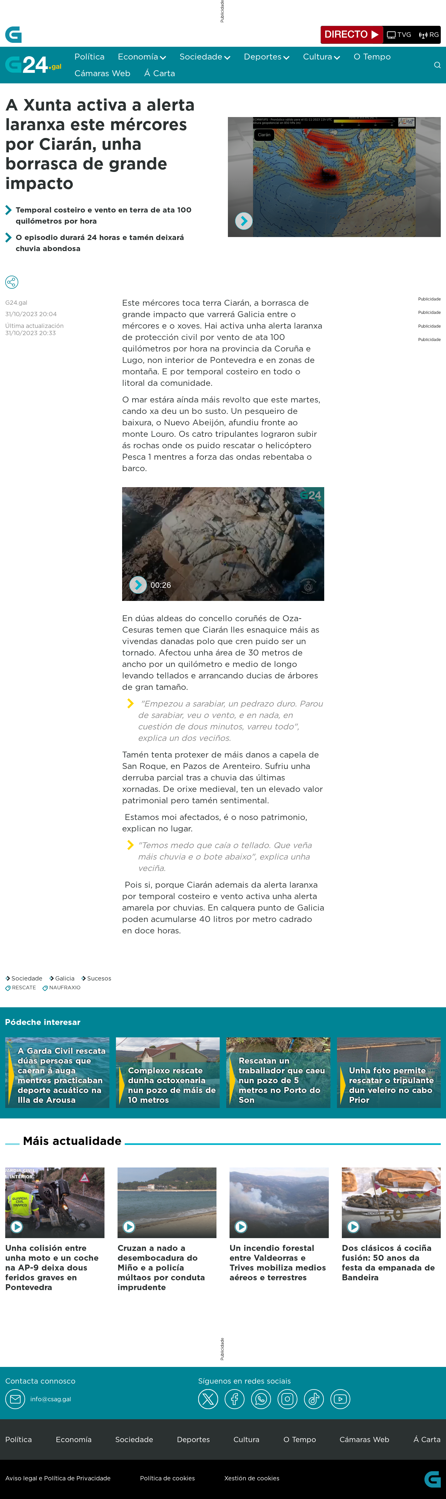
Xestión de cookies (251, 1478)
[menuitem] (89, 56)
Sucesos (99, 978)
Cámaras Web (365, 1439)
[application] (334, 177)
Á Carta (427, 1439)
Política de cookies (167, 1478)
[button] (244, 221)
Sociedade (26, 978)
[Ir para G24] (33, 64)
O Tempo (299, 1439)
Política (18, 1439)
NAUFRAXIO (65, 987)
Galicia (64, 978)
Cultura (246, 1439)
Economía (74, 1439)
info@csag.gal (50, 1399)
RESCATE (24, 987)
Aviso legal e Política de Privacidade (58, 1478)
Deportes (193, 1439)
